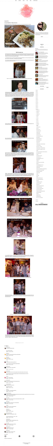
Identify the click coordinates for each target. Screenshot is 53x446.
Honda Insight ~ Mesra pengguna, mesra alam (40, 149)
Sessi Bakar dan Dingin (40, 78)
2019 (36, 99)
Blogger (27, 443)
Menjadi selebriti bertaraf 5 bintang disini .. (42, 63)
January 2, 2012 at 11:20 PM (9, 417)
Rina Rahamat (7, 347)
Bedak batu (37, 193)
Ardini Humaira (7, 426)
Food (27, 0)
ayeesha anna (7, 380)
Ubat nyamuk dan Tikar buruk (39, 155)
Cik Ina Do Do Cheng (8, 393)
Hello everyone (36, 48)
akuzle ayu (7, 397)
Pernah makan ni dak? (40, 74)
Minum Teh (37, 128)
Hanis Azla (7, 401)
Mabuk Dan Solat (38, 159)
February (37, 123)
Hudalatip (7, 353)
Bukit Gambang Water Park (38, 138)
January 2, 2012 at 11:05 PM (9, 411)
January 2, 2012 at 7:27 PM (9, 387)
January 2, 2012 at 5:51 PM (9, 355)
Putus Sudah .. (37, 175)
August (37, 115)
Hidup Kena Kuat (38, 184)
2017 (36, 102)
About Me (20, 0)
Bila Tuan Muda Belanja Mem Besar (39, 179)
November (37, 111)
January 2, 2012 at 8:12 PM (9, 403)
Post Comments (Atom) (9, 438)
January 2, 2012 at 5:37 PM (9, 351)
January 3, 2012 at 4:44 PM (9, 432)
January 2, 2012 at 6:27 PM (9, 374)
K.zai (6, 405)
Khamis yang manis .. (38, 141)
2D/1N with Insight (38, 167)
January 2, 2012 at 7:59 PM (9, 399)
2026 (36, 90)
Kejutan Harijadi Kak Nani (38, 192)
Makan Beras (37, 180)
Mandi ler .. (37, 176)
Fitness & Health (35, 0)
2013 (36, 107)
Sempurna (37, 154)
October (37, 112)
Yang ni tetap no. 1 (40, 59)
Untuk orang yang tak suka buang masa (40, 185)
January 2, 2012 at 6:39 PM (9, 378)
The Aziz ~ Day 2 (38, 142)
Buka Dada (37, 163)
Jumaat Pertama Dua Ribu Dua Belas (39, 188)
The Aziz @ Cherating (38, 145)
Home (16, 0)
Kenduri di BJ (18, 60)
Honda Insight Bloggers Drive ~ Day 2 (39, 158)
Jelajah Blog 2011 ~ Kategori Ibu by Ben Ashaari (42, 55)
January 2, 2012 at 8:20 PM (9, 407)
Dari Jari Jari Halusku (28, 442)
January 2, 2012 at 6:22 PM (9, 369)
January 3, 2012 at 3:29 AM (9, 428)
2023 (36, 94)
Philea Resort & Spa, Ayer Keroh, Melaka (40, 162)
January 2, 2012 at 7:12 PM (9, 382)
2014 (36, 106)
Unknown (7, 357)
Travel (30, 0)
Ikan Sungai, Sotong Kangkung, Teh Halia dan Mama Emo (41, 151)
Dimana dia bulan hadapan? (39, 189)
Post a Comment (6, 434)
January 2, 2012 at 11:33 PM (9, 421)
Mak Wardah (7, 430)
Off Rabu (37, 125)
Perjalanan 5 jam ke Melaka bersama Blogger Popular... (41, 168)
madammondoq (7, 419)
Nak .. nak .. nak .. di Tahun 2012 (39, 197)
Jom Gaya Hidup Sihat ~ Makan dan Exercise (10, 22)
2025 (36, 91)
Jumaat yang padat (38, 133)
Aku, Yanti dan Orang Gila (38, 183)
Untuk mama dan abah (38, 134)
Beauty (24, 0)
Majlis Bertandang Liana (38, 196)
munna (6, 389)
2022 (36, 95)
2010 (36, 201)
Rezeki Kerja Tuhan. (38, 132)
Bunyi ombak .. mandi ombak (39, 146)
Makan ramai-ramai (38, 129)
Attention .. (37, 150)
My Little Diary (7, 366)
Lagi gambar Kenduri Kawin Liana (39, 166)
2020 (36, 98)
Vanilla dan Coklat (38, 172)
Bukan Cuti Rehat (38, 137)
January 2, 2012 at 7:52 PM (9, 391)
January (37, 124)
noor (6, 376)
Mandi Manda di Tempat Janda (39, 171)
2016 (36, 103)
